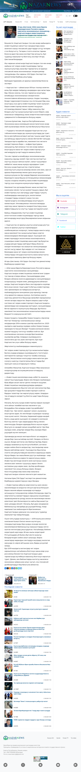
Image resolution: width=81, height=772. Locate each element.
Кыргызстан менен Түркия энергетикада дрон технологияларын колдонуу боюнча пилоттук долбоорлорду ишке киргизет (29, 629)
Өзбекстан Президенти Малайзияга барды (44, 578)
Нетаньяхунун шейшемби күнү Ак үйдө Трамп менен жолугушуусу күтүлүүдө (20, 578)
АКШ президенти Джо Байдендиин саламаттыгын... (68, 32)
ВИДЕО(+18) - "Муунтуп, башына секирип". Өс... (69, 86)
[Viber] (14, 568)
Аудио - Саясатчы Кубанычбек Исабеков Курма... (64, 139)
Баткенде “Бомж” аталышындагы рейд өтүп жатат (31, 701)
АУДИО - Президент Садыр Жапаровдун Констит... (63, 146)
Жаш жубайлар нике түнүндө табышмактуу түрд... (69, 48)
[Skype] (19, 568)
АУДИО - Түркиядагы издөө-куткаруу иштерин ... (63, 123)
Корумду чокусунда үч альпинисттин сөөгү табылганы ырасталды (32, 693)
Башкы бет (18, 22)
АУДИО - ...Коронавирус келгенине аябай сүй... (65, 176)
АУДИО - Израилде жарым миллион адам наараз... (63, 116)
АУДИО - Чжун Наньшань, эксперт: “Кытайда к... (65, 184)
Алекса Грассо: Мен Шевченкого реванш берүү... (69, 55)
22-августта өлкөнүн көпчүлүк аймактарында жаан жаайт (31, 591)
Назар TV (52, 22)
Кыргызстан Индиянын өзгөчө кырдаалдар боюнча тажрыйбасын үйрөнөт (31, 674)
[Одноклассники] (10, 568)
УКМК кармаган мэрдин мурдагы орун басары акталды (32, 720)
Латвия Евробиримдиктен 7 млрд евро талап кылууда (32, 710)
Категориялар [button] (35, 22)
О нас (26, 22)
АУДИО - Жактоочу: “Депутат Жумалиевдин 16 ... (64, 169)
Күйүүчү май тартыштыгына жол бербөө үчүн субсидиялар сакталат (29, 619)
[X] (8, 568)
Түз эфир (60, 22)
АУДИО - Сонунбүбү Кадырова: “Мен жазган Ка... (69, 101)
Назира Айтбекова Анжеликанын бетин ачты (69, 78)
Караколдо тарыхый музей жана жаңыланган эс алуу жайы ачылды (32, 600)
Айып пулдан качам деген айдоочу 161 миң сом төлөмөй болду (30, 656)
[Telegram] (21, 568)
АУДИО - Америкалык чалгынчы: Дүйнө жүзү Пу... (65, 131)
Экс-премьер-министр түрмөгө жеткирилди (28, 683)
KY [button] (69, 16)
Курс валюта (28, 16)
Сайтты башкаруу (70, 22)
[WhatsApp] (16, 568)
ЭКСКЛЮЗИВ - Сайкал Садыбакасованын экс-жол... (69, 71)
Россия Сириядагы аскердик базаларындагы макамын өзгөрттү (32, 637)
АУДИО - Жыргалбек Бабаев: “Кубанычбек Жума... (64, 161)
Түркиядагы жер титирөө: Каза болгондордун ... (68, 40)
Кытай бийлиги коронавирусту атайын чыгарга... (69, 93)
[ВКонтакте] (5, 568)
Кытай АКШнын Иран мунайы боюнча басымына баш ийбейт (32, 665)
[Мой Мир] (12, 568)
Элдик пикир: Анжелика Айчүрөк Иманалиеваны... (69, 63)
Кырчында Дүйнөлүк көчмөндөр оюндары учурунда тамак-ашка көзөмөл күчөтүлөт (31, 647)
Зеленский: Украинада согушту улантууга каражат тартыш (31, 610)
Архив (45, 22)
